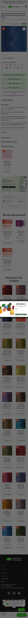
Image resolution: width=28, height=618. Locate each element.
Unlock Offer (21, 314)
